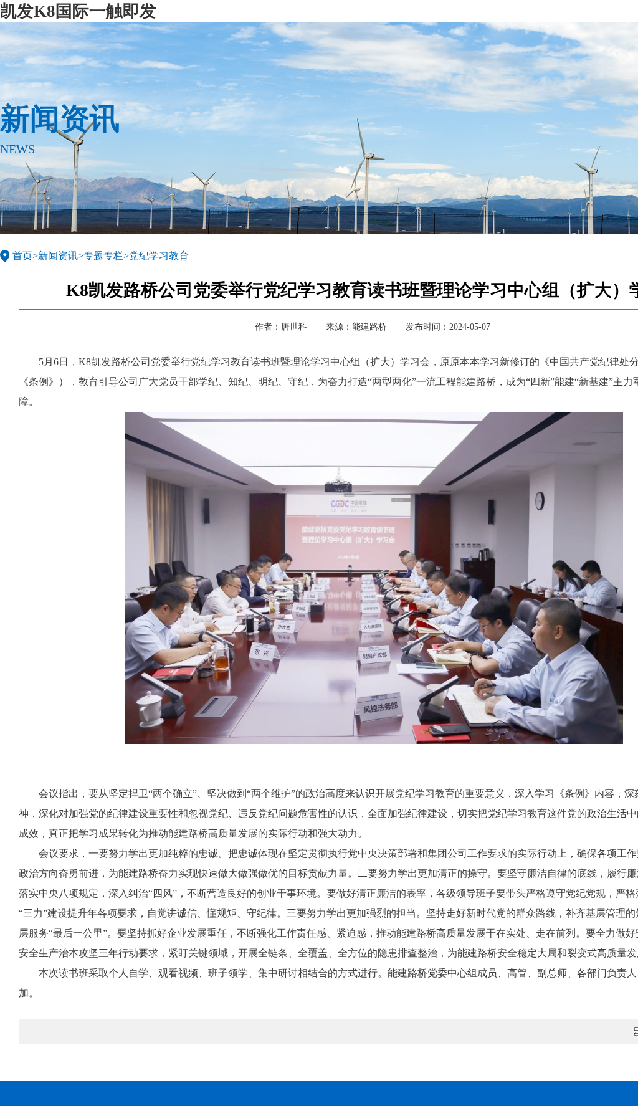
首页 (22, 255)
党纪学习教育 (159, 255)
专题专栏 (103, 255)
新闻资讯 (58, 255)
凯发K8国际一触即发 (78, 11)
